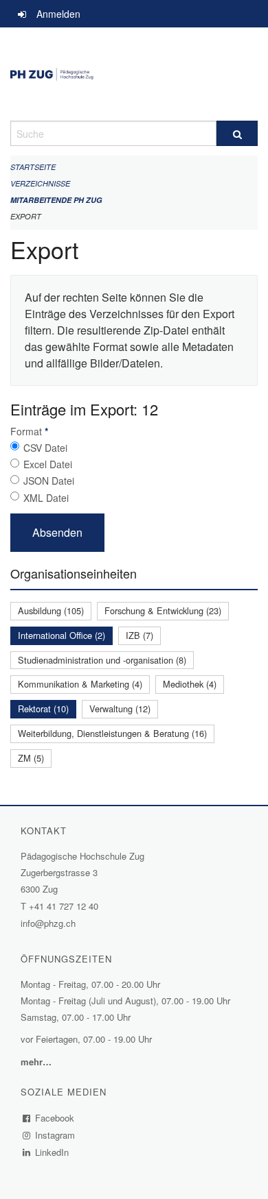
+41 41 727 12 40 (63, 905)
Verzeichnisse (40, 183)
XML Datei (46, 498)
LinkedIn (52, 1152)
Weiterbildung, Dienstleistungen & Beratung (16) (112, 733)
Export (25, 216)
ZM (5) (31, 757)
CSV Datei (45, 448)
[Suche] (237, 133)
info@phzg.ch (48, 923)
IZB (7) (139, 635)
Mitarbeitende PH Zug (56, 200)
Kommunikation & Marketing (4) (80, 683)
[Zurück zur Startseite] (134, 74)
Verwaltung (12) (119, 708)
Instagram (55, 1134)
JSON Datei (48, 480)
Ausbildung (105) (51, 610)
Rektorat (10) (43, 708)
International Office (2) (61, 635)
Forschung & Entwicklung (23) (162, 610)
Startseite (33, 167)
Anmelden (58, 14)
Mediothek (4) (189, 683)
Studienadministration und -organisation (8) (102, 659)
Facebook (55, 1117)
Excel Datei (47, 464)
